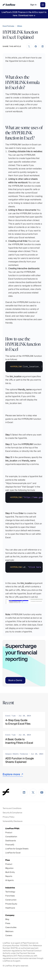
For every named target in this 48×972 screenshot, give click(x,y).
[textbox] (24, 366)
